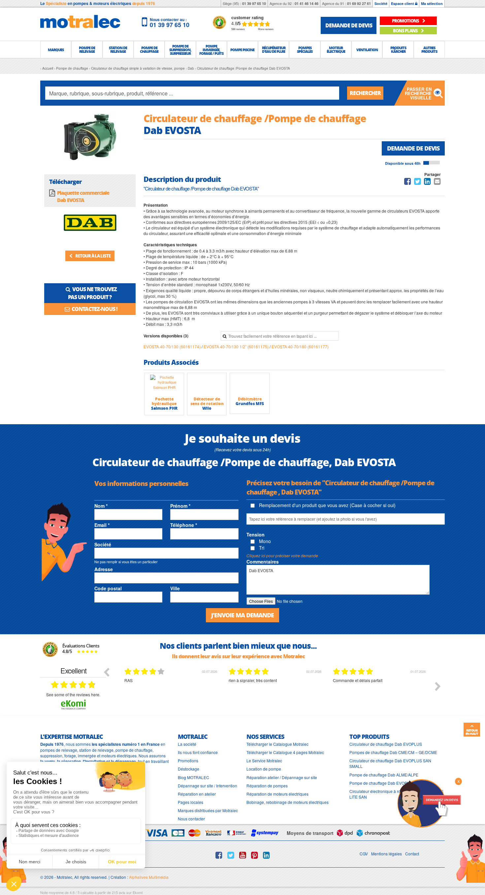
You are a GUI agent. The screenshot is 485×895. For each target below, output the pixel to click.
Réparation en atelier (197, 794)
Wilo (206, 408)
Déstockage (188, 769)
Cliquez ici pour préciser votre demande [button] (282, 555)
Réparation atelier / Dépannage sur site (281, 777)
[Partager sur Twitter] (417, 182)
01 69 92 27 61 (359, 3)
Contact (412, 853)
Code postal (108, 588)
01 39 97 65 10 (254, 3)
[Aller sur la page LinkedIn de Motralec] (266, 855)
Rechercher (365, 93)
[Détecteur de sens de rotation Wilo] (207, 385)
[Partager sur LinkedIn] (428, 182)
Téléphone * (183, 525)
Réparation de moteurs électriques (277, 794)
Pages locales (190, 802)
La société (187, 744)
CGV (364, 853)
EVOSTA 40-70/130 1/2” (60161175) (237, 346)
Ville (175, 588)
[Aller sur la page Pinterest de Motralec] (254, 855)
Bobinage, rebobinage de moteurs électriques (287, 802)
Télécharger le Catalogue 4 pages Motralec (285, 752)
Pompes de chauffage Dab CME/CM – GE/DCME (393, 752)
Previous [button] (106, 671)
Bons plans (405, 30)
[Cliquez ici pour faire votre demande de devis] (429, 803)
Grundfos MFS (250, 403)
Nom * (101, 505)
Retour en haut (472, 732)
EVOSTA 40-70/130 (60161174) (173, 346)
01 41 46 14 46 (306, 3)
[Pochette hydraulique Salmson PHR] (164, 385)
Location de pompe (263, 769)
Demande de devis (413, 148)
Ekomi (138, 892)
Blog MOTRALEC (193, 777)
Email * (102, 525)
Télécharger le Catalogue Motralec (277, 744)
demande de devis (348, 25)
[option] (129, 691)
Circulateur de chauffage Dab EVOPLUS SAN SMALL (390, 763)
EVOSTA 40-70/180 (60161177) (300, 346)
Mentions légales (386, 853)
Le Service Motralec (264, 760)
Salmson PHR (164, 408)
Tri (261, 547)
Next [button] (438, 686)
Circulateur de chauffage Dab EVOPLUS (385, 744)
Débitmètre (250, 399)
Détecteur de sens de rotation (207, 401)
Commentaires (262, 561)
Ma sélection (432, 3)
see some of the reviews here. (73, 694)
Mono (264, 541)
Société (380, 3)
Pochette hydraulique (164, 401)
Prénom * (180, 505)
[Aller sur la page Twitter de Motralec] (230, 855)
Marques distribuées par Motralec (208, 810)
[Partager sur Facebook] (407, 182)
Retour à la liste (93, 256)
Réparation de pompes (267, 785)
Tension (255, 534)
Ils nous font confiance (198, 752)
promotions (406, 20)
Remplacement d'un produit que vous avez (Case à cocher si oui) (327, 505)
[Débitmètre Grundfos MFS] (249, 385)
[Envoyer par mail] (437, 182)
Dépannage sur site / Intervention (207, 785)
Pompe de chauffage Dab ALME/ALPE (383, 774)
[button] (55, 49)
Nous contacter (191, 818)
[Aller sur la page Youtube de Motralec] (242, 855)
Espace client (403, 3)
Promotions (188, 760)
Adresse (103, 569)
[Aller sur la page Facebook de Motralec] (218, 855)
